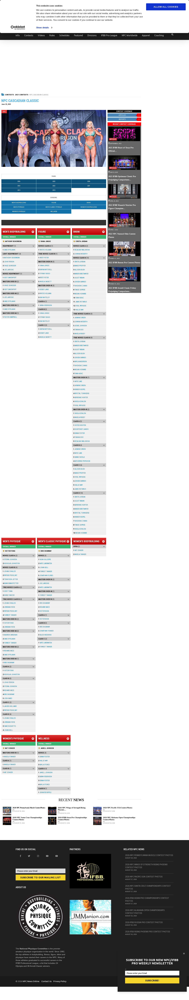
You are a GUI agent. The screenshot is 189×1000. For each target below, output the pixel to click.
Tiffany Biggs (44, 274)
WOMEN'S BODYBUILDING (89, 207)
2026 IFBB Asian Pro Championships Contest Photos (72, 819)
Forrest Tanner (9, 615)
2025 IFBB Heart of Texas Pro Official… (121, 149)
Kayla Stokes (44, 765)
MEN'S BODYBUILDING (19, 203)
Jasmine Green (79, 318)
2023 (18, 186)
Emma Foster (79, 433)
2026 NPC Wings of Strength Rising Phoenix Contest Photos (146, 866)
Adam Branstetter (10, 583)
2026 (18, 181)
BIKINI (89, 203)
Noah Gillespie (44, 559)
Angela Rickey (79, 334)
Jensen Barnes (79, 282)
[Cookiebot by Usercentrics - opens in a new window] (18, 28)
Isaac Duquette (9, 726)
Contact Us (46, 981)
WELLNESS (54, 211)
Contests (28, 35)
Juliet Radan (78, 278)
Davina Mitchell (45, 270)
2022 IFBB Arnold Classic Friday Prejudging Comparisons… (122, 289)
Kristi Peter (43, 258)
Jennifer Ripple (44, 792)
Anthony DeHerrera (13, 241)
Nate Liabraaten (45, 563)
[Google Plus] (47, 855)
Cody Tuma (7, 591)
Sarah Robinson (45, 305)
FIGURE (53, 203)
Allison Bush (79, 270)
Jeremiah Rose (9, 607)
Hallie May (78, 310)
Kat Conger (78, 550)
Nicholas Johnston (11, 563)
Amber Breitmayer (80, 274)
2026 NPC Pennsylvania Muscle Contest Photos (29, 808)
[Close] (184, 953)
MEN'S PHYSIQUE (18, 207)
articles (129, 115)
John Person (8, 262)
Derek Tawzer (8, 595)
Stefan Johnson (10, 559)
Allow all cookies (166, 7)
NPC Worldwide (129, 35)
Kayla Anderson (80, 362)
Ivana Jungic (46, 241)
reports (129, 119)
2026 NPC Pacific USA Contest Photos (117, 808)
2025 (53, 181)
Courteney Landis (80, 429)
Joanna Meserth (80, 254)
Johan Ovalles (9, 571)
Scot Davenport (9, 278)
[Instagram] (38, 855)
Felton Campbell (10, 317)
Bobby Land (43, 289)
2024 (88, 181)
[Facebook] (20, 855)
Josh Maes (7, 698)
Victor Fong (10, 551)
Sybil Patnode (79, 306)
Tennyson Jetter (10, 579)
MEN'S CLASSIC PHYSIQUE (54, 207)
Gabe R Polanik (9, 250)
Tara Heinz (78, 298)
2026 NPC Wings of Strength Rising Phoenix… (72, 809)
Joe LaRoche (8, 270)
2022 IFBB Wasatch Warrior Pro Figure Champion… (122, 207)
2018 (53, 190)
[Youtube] (56, 855)
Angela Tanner (79, 554)
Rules (52, 35)
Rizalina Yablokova (81, 250)
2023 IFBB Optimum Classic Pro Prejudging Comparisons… (122, 178)
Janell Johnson (47, 748)
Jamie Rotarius (80, 302)
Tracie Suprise (79, 290)
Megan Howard (79, 294)
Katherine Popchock (81, 461)
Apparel (146, 35)
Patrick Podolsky (10, 575)
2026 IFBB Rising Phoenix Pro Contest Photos (147, 932)
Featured (78, 35)
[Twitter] (29, 855)
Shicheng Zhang (80, 286)
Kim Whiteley (44, 297)
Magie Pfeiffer (79, 266)
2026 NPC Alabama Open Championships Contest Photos (119, 819)
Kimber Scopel (79, 389)
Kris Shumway (8, 663)
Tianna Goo (78, 330)
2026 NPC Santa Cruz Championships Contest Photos (27, 819)
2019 (18, 190)
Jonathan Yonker (45, 631)
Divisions (92, 35)
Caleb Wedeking (44, 635)
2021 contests (21, 95)
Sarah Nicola (79, 457)
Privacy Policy (59, 981)
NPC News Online (31, 981)
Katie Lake (77, 381)
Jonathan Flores (45, 575)
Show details (42, 27)
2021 (88, 186)
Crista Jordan (81, 241)
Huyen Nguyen (79, 425)
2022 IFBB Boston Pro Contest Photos (124, 262)
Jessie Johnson (80, 326)
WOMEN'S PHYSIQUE (18, 211)
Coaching (159, 35)
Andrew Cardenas (10, 635)
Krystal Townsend (81, 393)
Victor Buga (43, 611)
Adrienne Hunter (80, 397)
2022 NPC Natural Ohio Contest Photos (121, 235)
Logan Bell (8, 730)
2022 (53, 186)
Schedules (64, 35)
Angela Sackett (44, 282)
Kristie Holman (44, 250)
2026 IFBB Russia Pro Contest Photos (144, 922)
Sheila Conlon (79, 401)
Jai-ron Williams (10, 706)
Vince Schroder (9, 266)
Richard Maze (8, 651)
